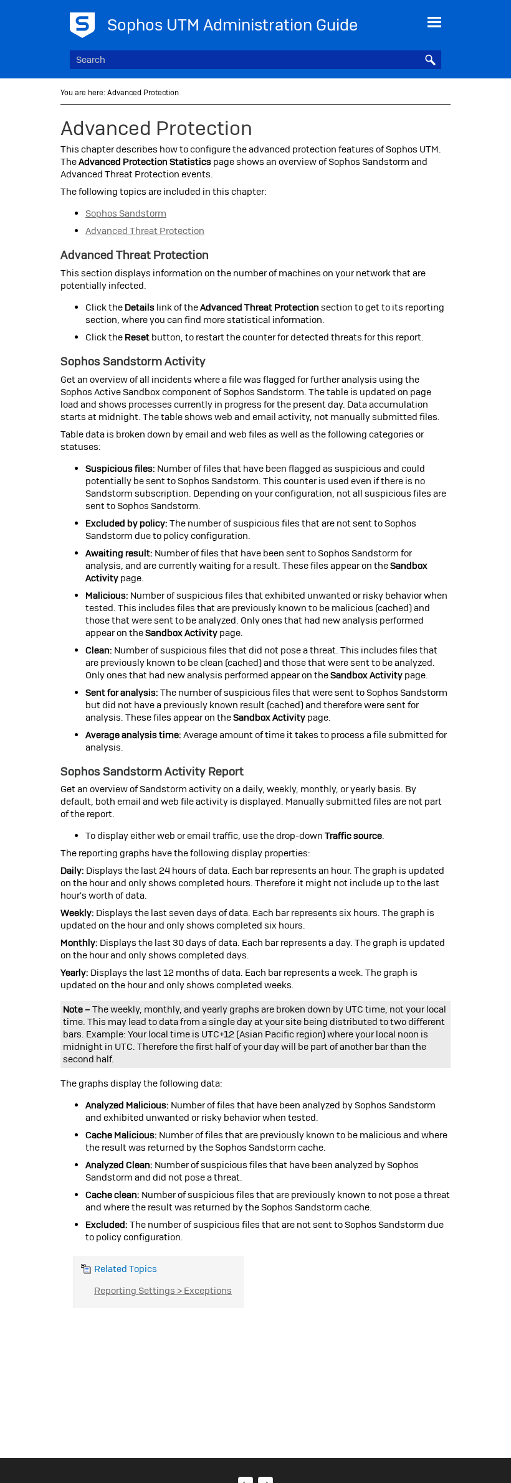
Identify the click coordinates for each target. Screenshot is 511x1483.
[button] (430, 59)
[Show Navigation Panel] (434, 22)
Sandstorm (125, 213)
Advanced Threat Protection (144, 231)
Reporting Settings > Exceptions (163, 1290)
